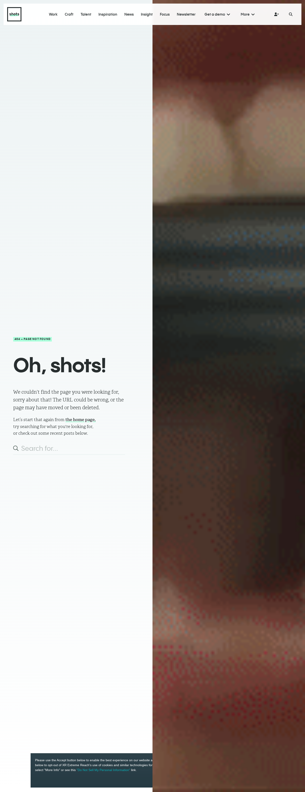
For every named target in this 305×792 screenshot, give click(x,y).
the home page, (80, 419)
